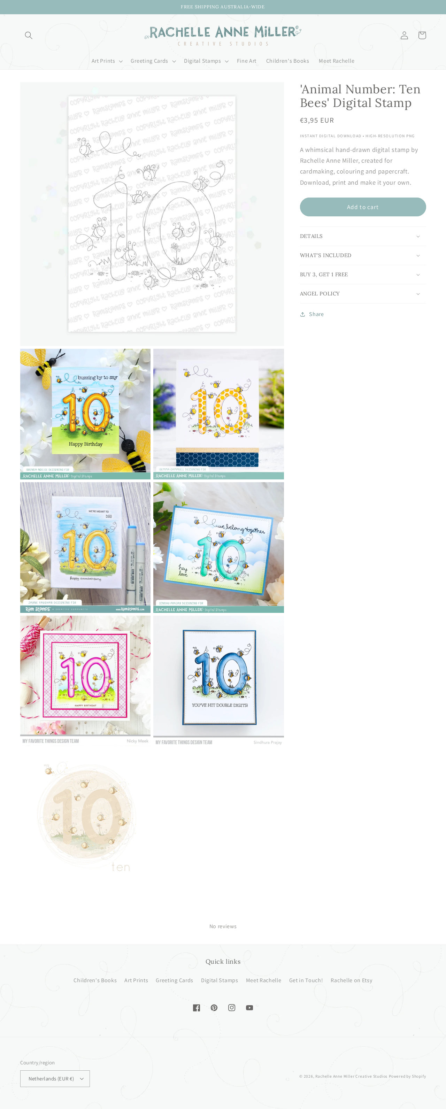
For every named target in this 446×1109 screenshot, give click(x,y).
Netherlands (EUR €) (51, 1078)
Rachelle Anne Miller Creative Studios (351, 1076)
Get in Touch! (306, 980)
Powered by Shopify (407, 1076)
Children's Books (95, 980)
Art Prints (136, 980)
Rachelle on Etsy (351, 980)
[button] (29, 35)
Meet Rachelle (264, 980)
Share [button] (316, 314)
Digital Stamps (219, 980)
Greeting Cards (174, 980)
